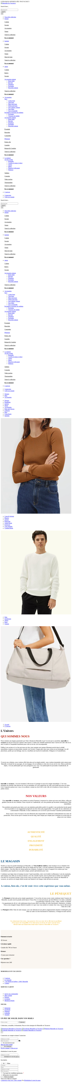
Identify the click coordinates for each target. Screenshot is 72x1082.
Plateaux (10, 170)
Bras (5, 412)
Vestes (6, 31)
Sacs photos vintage (14, 107)
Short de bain (8, 57)
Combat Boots (8, 528)
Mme (8, 1063)
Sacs (5, 99)
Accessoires (8, 28)
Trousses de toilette (14, 116)
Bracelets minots (13, 88)
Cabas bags (11, 101)
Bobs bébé (11, 81)
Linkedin (7, 1013)
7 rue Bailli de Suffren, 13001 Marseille (16, 981)
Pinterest (7, 1011)
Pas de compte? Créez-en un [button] (9, 1048)
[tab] (6, 394)
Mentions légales (9, 1000)
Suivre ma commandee (11, 994)
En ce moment (9, 38)
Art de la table (8, 159)
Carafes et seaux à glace (15, 163)
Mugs (10, 166)
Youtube (6, 1014)
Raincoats (7, 521)
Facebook (7, 1009)
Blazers (6, 518)
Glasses (6, 624)
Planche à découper (14, 168)
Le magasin (7, 980)
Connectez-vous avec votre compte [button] (11, 1080)
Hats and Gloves (9, 409)
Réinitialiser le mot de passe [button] (32, 1080)
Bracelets (7, 132)
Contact (6, 983)
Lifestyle (7, 410)
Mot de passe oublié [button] (7, 1044)
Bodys (6, 73)
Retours (6, 997)
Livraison (7, 999)
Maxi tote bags (12, 104)
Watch (6, 620)
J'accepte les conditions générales (13, 1073)
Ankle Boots (8, 523)
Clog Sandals (8, 526)
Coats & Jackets (9, 516)
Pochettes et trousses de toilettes (13, 112)
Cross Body (8, 414)
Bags (6, 622)
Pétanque (7, 139)
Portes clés (7, 142)
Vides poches (8, 179)
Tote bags (11, 102)
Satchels (6, 416)
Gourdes (7, 145)
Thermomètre (8, 182)
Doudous (11, 84)
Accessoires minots (10, 79)
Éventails (7, 129)
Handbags (7, 402)
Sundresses (7, 619)
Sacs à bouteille (12, 111)
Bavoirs (10, 83)
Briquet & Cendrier (10, 148)
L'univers (7, 978)
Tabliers (6, 173)
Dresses (6, 400)
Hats (5, 617)
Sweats (6, 25)
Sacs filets (11, 109)
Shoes (6, 405)
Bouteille (11, 161)
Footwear (7, 525)
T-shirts (6, 22)
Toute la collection (9, 34)
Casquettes (7, 135)
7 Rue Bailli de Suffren (40, 866)
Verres (10, 165)
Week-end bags (12, 106)
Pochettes (11, 86)
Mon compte (8, 995)
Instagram (7, 1008)
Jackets (6, 404)
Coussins (7, 176)
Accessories (8, 407)
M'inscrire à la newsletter (10, 1075)
